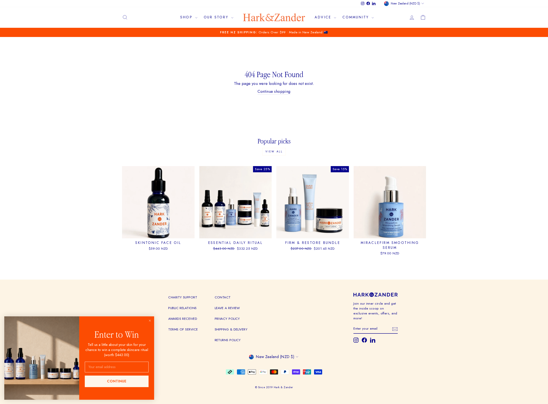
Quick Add (235, 233)
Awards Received (182, 318)
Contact (223, 297)
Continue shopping (274, 91)
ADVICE (324, 17)
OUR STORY (217, 17)
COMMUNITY (356, 17)
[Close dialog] (150, 320)
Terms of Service (183, 329)
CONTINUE (117, 381)
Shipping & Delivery (231, 329)
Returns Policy (228, 340)
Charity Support (182, 297)
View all (274, 151)
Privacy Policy (227, 318)
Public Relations (182, 308)
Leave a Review (227, 308)
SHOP (187, 17)
